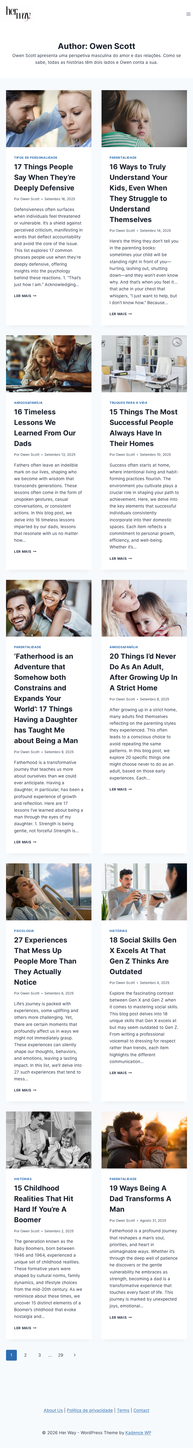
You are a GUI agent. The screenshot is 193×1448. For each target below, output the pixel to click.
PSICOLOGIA (24, 931)
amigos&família (28, 403)
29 (60, 1355)
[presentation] (48, 118)
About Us (53, 1410)
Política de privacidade (90, 1410)
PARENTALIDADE (123, 157)
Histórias (118, 931)
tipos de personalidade (36, 157)
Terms (123, 1410)
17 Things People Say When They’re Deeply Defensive (45, 177)
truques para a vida (128, 403)
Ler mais (25, 296)
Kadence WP (138, 1432)
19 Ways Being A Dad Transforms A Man (140, 1198)
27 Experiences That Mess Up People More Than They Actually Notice (45, 961)
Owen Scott (29, 199)
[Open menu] (188, 14)
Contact (141, 1410)
